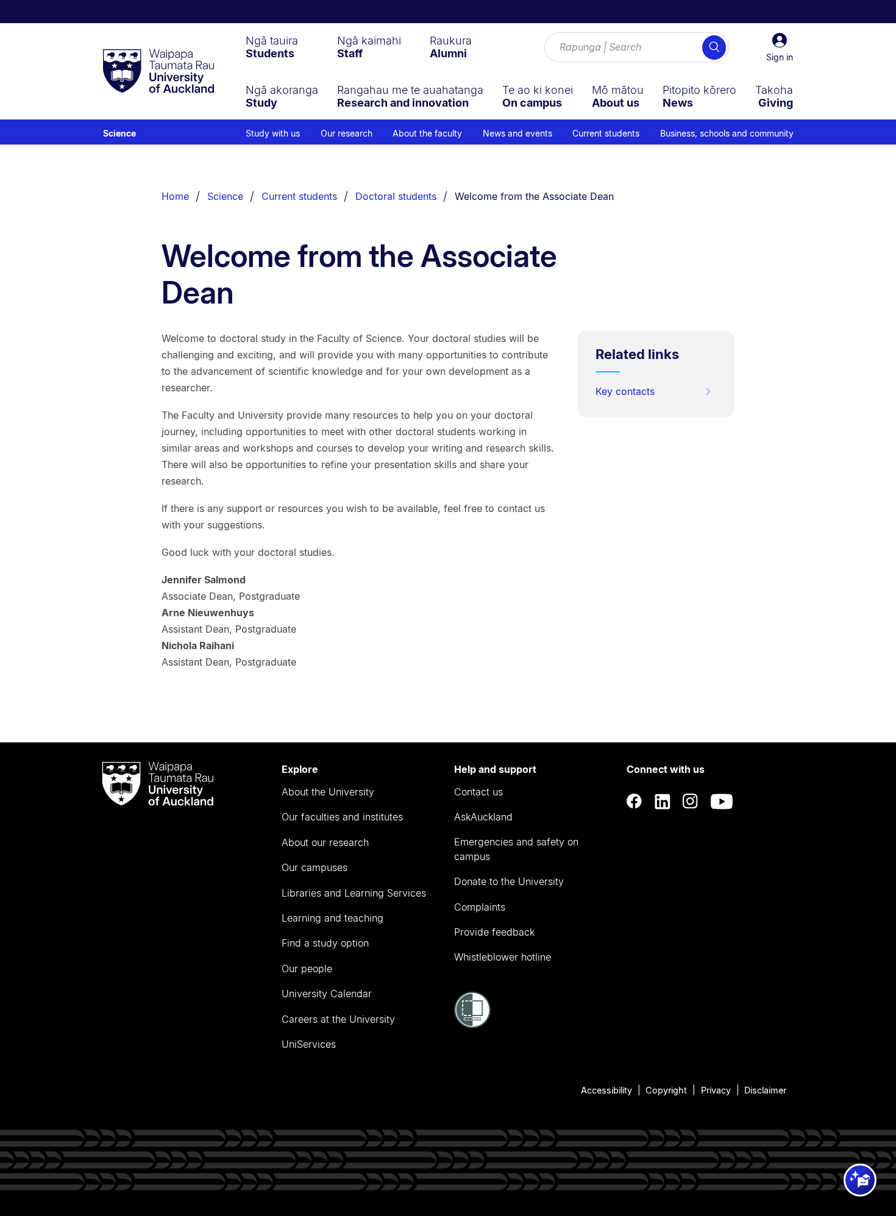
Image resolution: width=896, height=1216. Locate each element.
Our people (307, 968)
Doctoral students (395, 196)
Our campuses (314, 867)
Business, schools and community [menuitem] (727, 133)
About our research (325, 842)
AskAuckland (483, 817)
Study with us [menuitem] (273, 133)
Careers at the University (338, 1019)
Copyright (666, 1090)
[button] (779, 47)
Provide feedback (494, 932)
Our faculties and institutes (342, 817)
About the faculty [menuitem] (427, 133)
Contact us (478, 792)
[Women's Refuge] (472, 1025)
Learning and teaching (332, 918)
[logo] (158, 72)
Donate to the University (509, 881)
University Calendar (327, 993)
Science (119, 133)
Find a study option (325, 943)
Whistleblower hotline (502, 957)
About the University (328, 792)
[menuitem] (272, 47)
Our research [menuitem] (346, 133)
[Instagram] (691, 801)
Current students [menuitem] (605, 133)
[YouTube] (722, 801)
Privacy (716, 1090)
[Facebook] (634, 801)
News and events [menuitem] (517, 133)
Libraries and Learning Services (354, 893)
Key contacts (625, 391)
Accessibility (606, 1090)
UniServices (309, 1044)
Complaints (479, 907)
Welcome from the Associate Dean (534, 196)
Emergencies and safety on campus (516, 849)
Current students (299, 196)
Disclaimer (765, 1090)
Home (175, 196)
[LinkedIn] (662, 801)
